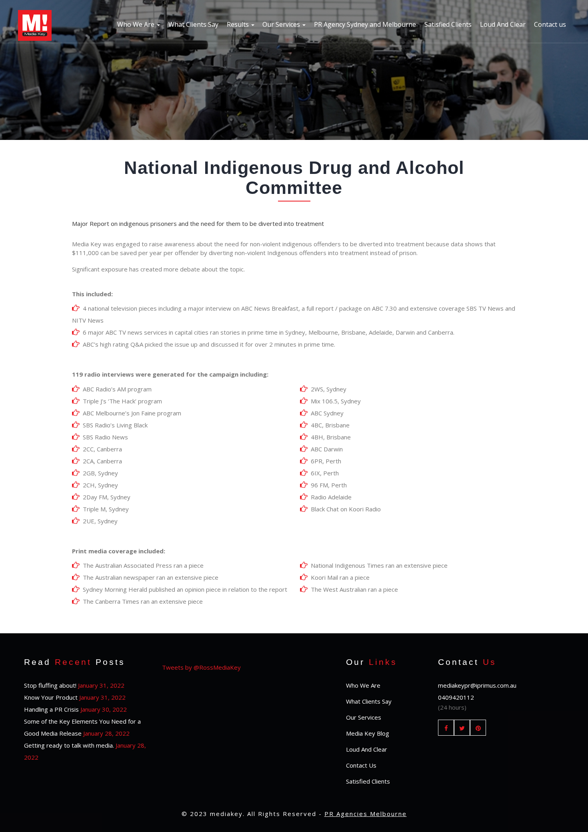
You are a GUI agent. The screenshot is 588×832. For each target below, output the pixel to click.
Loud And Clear (503, 24)
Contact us (550, 24)
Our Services (282, 24)
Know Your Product (51, 697)
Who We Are (136, 24)
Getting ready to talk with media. (69, 745)
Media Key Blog (367, 733)
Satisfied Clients (448, 24)
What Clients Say (193, 24)
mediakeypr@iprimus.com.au (477, 685)
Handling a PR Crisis (51, 709)
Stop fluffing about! (50, 685)
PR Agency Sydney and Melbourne (365, 24)
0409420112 (456, 697)
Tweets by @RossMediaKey (201, 667)
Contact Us (361, 765)
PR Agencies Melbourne (365, 814)
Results (238, 24)
